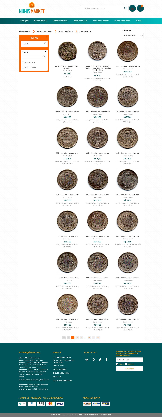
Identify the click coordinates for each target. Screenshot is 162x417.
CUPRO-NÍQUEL (85, 31)
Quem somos (58, 365)
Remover (131, 364)
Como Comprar (59, 369)
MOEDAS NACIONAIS (44, 31)
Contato (57, 377)
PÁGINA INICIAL (25, 31)
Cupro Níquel (30, 63)
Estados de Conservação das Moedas (63, 361)
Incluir (121, 364)
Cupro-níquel (30, 67)
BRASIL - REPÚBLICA (66, 31)
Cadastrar (130, 368)
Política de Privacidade (62, 381)
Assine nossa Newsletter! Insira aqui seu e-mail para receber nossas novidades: (128, 353)
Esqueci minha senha (61, 373)
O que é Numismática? (62, 357)
